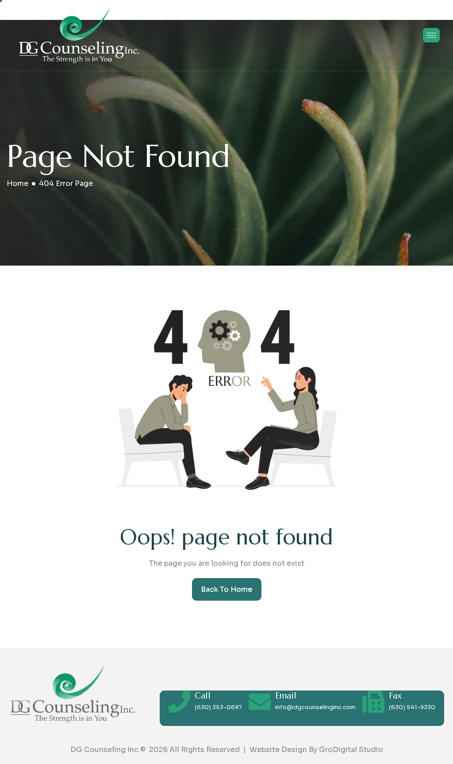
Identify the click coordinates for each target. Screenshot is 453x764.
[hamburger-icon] (431, 35)
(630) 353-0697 (218, 707)
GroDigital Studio (351, 749)
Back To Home (227, 589)
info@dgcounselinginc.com (315, 707)
